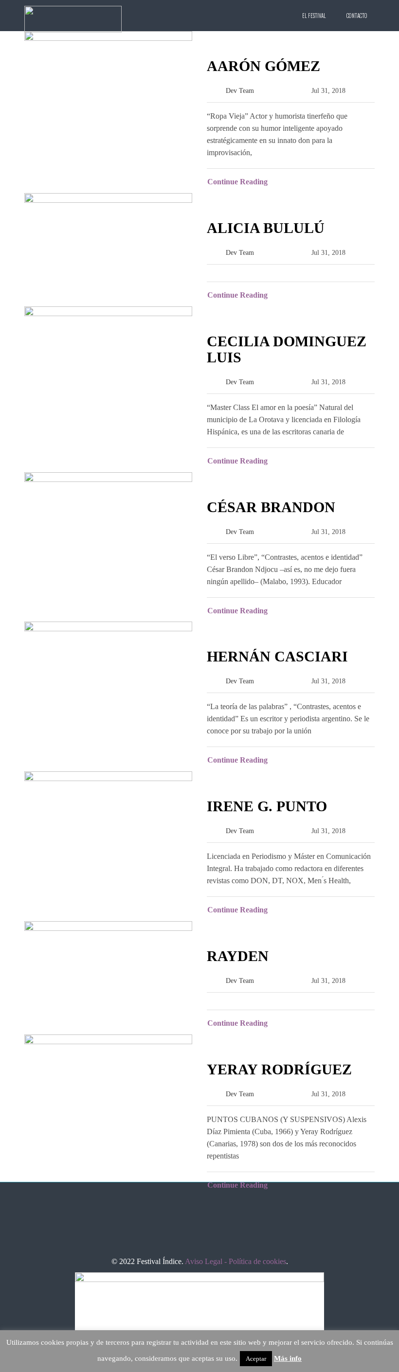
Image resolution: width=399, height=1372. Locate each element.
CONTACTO (356, 15)
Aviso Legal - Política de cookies (235, 1261)
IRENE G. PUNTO (267, 806)
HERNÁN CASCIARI (277, 656)
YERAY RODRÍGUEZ (279, 1069)
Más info (288, 1358)
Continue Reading (237, 182)
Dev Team (240, 90)
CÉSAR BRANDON (271, 507)
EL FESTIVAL (314, 15)
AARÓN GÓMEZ (263, 66)
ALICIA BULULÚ (266, 228)
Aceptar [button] (256, 1358)
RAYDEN (238, 956)
